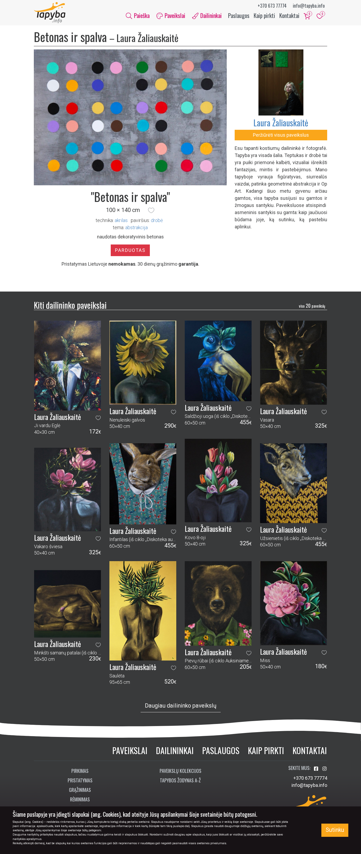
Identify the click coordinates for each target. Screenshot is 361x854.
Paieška (141, 15)
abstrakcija (136, 227)
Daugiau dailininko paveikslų (180, 705)
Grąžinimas (80, 789)
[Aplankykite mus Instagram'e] (324, 769)
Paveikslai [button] (174, 15)
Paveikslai (129, 750)
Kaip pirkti (264, 15)
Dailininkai (175, 750)
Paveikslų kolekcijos (180, 770)
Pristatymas (80, 780)
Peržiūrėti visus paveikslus (281, 135)
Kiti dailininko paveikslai (70, 305)
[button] (151, 210)
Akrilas (121, 220)
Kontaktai (289, 15)
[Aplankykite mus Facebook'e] (316, 769)
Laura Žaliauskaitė (280, 122)
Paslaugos (238, 15)
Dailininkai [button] (210, 15)
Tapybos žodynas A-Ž (180, 780)
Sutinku (335, 830)
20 (312, 305)
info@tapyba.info (309, 5)
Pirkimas (80, 770)
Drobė (157, 220)
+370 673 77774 (272, 5)
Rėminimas (80, 799)
